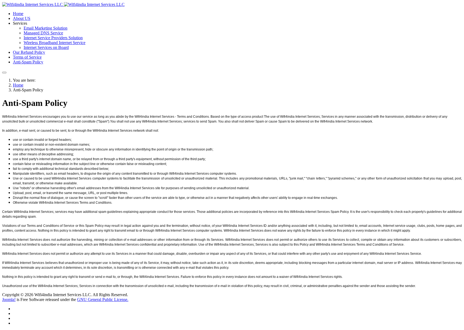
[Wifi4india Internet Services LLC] (63, 4)
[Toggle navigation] (4, 72)
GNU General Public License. (102, 299)
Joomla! (9, 299)
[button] (20, 23)
